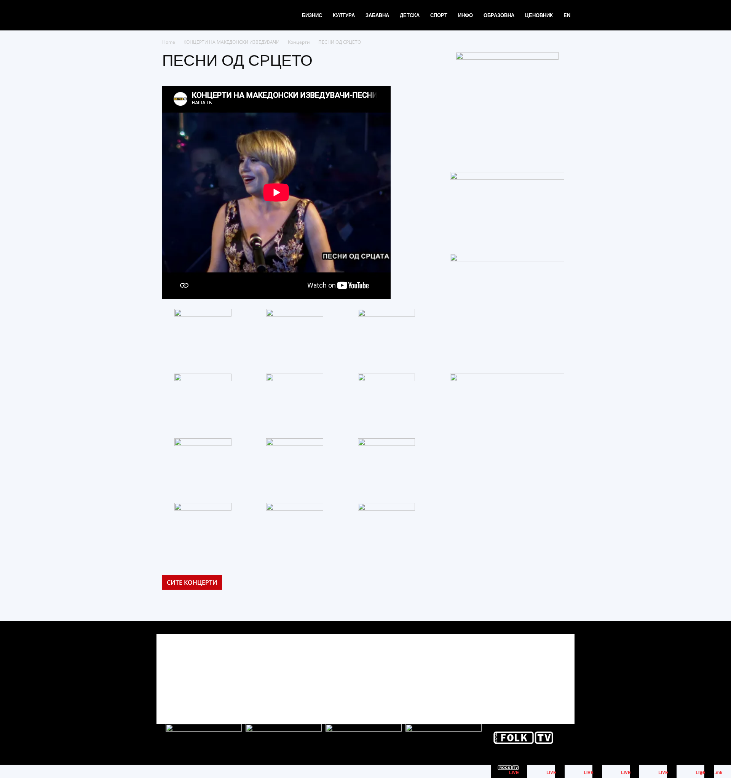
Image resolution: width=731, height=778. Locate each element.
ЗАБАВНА (377, 15)
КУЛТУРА (344, 15)
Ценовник (539, 15)
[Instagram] (541, 672)
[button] (585, 15)
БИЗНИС (312, 15)
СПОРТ (438, 15)
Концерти (299, 42)
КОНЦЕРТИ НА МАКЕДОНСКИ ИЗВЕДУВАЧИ (231, 42)
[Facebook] (524, 672)
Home (168, 42)
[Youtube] (558, 672)
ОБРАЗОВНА (499, 15)
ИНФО (465, 15)
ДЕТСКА (410, 15)
